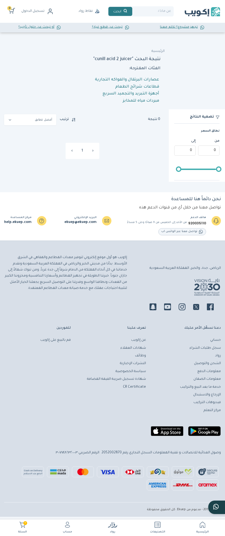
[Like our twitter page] (199, 308)
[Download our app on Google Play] (204, 433)
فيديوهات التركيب (207, 402)
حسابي (215, 340)
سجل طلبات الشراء (205, 348)
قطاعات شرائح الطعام (137, 87)
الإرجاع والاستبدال (207, 395)
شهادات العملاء (133, 348)
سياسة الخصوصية (131, 371)
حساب (67, 532)
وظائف (140, 356)
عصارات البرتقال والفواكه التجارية (127, 80)
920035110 (197, 223)
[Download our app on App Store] (167, 433)
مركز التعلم (212, 410)
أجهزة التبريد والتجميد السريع (131, 94)
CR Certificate (134, 387)
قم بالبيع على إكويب (55, 340)
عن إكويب (138, 340)
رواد (112, 532)
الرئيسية (202, 532)
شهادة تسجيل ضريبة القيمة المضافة (116, 379)
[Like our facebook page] (213, 308)
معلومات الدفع (209, 371)
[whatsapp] (216, 507)
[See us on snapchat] (156, 308)
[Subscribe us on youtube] (171, 308)
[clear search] (134, 11)
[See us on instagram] (185, 308)
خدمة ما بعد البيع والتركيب (200, 387)
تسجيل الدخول (32, 11)
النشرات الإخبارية (133, 363)
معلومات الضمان (207, 379)
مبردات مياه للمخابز (141, 101)
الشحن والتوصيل (207, 363)
